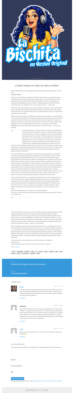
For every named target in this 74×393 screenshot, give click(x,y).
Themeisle (46, 390)
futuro (32, 251)
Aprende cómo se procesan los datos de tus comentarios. (48, 381)
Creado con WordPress (30, 390)
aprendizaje (20, 251)
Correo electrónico (16, 366)
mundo (45, 251)
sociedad (32, 253)
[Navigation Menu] (70, 78)
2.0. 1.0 (13, 251)
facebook (27, 251)
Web (12, 372)
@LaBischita (16, 246)
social (18, 253)
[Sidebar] (3, 78)
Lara (21, 329)
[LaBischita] (37, 38)
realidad (51, 251)
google (40, 251)
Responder (22, 298)
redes (56, 251)
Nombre (13, 359)
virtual (37, 253)
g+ (36, 251)
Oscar (22, 287)
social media (25, 253)
